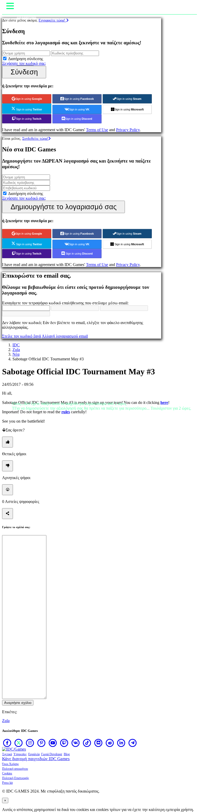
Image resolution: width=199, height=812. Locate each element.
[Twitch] (64, 743)
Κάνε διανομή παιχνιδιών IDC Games (36, 758)
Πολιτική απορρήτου (15, 769)
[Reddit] (110, 743)
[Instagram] (30, 743)
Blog (67, 754)
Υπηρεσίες (20, 754)
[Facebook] (7, 743)
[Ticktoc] (87, 743)
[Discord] (98, 743)
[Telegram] (132, 743)
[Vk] (75, 743)
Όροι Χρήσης (10, 764)
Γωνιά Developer (51, 754)
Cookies (7, 773)
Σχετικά (7, 754)
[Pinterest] (41, 743)
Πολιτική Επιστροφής (15, 778)
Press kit (7, 783)
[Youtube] (53, 743)
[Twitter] (18, 743)
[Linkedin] (121, 743)
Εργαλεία (34, 754)
